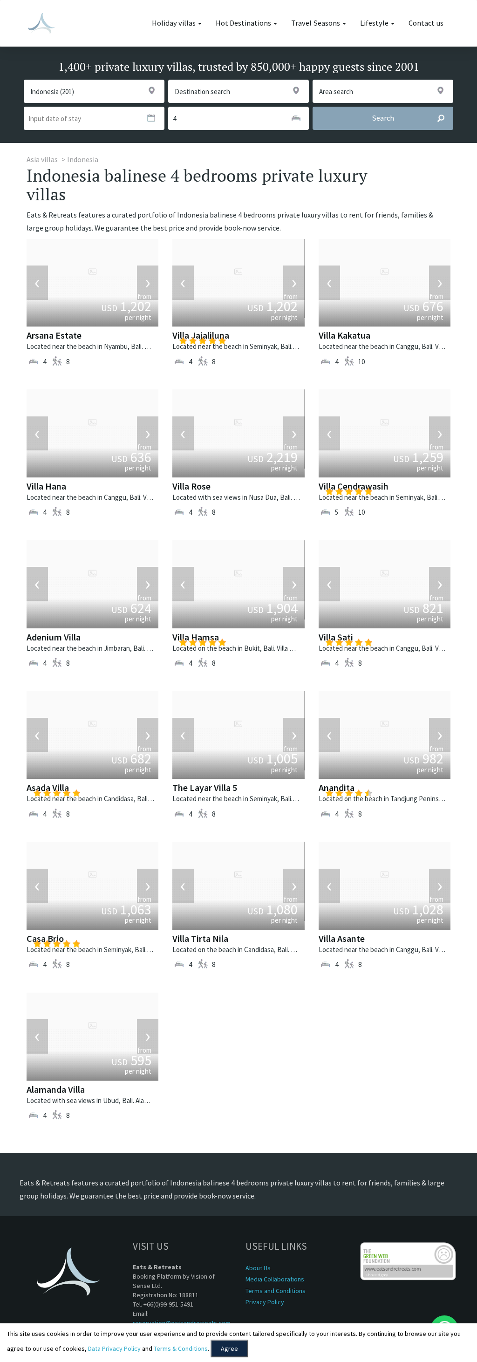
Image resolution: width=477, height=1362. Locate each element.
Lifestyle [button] (375, 23)
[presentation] (37, 283)
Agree (229, 1348)
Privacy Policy (264, 1302)
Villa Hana (46, 486)
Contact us (426, 23)
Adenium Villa (54, 637)
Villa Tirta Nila (200, 938)
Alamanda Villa (56, 1089)
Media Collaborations (274, 1279)
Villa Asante (342, 938)
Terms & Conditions (181, 1348)
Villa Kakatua (344, 335)
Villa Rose (191, 486)
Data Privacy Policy (114, 1348)
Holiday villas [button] (174, 23)
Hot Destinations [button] (244, 23)
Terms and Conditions (275, 1291)
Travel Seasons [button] (316, 23)
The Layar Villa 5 (204, 787)
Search (383, 118)
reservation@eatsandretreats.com (182, 1323)
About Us (258, 1268)
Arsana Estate (54, 335)
